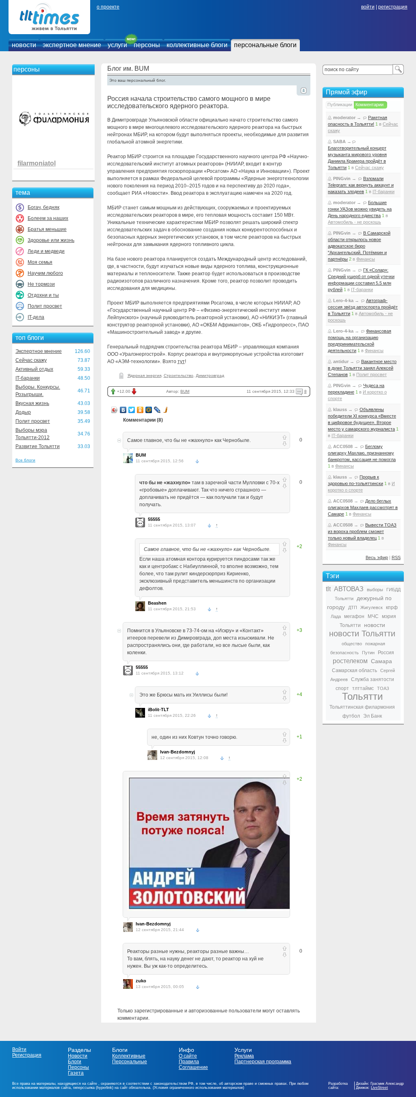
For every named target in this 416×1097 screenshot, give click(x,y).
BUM (184, 391)
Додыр (23, 412)
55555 (154, 519)
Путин (368, 652)
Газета (76, 1073)
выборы (375, 589)
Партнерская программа (262, 1061)
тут (181, 361)
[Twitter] (132, 410)
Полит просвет (45, 306)
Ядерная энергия (144, 375)
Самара (381, 661)
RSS (396, 557)
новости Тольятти (362, 633)
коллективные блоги (197, 44)
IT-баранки (27, 378)
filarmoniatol (36, 163)
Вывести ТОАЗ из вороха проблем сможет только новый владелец (362, 531)
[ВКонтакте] (123, 410)
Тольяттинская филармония (362, 707)
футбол (351, 716)
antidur (341, 361)
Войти (19, 1049)
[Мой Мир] (149, 410)
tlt (328, 589)
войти (368, 7)
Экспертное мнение (38, 351)
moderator (344, 117)
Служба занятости (372, 679)
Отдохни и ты (43, 295)
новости (24, 44)
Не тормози (41, 284)
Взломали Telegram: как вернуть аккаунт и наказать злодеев (361, 185)
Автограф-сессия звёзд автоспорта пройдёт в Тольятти (363, 307)
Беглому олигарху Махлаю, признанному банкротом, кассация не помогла (362, 453)
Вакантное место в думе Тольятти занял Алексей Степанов (362, 368)
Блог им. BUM (128, 68)
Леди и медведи (46, 251)
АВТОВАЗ (349, 589)
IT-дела (36, 317)
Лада (336, 616)
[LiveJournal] (157, 410)
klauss (340, 409)
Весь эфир (377, 557)
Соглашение (193, 1067)
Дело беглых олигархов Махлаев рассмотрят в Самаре (363, 507)
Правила (189, 1061)
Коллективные (128, 1056)
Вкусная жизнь (32, 403)
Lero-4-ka (343, 300)
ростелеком (350, 660)
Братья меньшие (47, 229)
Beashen (157, 603)
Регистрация (26, 1055)
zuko (141, 980)
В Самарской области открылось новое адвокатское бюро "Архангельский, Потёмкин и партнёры (359, 246)
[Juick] (166, 410)
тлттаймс (363, 688)
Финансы (365, 259)
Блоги (74, 1061)
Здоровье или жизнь (51, 240)
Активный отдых (34, 369)
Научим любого (45, 273)
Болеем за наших (48, 218)
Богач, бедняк (43, 207)
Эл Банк (372, 716)
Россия (386, 652)
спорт (342, 688)
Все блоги (25, 460)
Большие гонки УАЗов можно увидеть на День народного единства (360, 209)
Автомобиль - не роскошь (354, 222)
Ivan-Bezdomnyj (177, 751)
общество (352, 643)
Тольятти (362, 696)
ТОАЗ (383, 688)
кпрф (392, 607)
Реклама (244, 1056)
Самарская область (354, 670)
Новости (77, 1056)
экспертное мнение (72, 44)
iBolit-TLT (158, 709)
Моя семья (40, 262)
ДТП (352, 607)
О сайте (188, 1056)
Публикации (339, 104)
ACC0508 (343, 446)
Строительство (178, 375)
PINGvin (342, 178)
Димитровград (210, 375)
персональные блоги (265, 44)
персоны (147, 44)
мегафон (354, 616)
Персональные (129, 1061)
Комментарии (369, 104)
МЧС (373, 616)
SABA (339, 141)
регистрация (392, 7)
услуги (117, 44)
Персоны (78, 1067)
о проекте (108, 7)
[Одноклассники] (140, 410)
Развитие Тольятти (37, 446)
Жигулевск (371, 607)
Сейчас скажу (31, 360)
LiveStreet (379, 1088)
